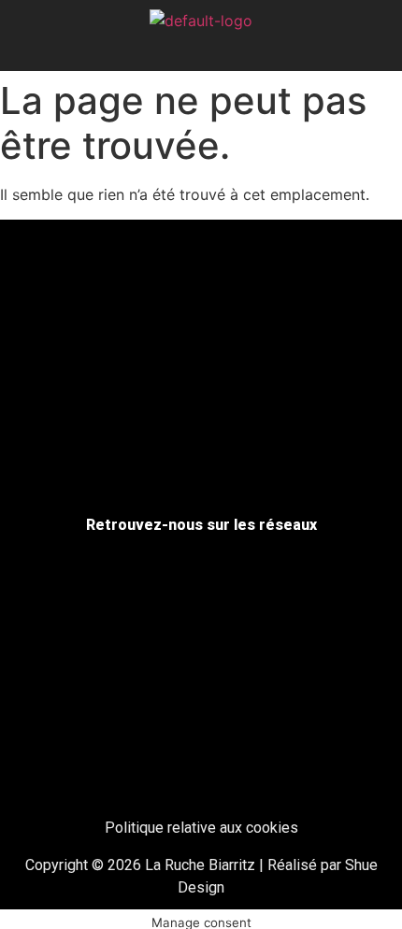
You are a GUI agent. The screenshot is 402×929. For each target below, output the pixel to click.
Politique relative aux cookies (201, 827)
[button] (201, 49)
